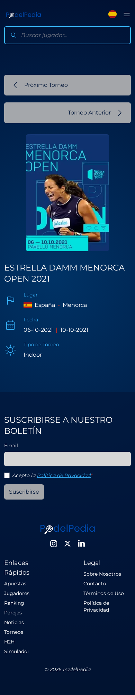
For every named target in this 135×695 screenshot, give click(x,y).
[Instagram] (53, 543)
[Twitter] (67, 543)
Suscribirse (24, 491)
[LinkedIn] (81, 543)
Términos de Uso (103, 593)
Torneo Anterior (89, 112)
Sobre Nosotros (102, 574)
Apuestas (15, 583)
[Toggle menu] (127, 14)
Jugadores (16, 593)
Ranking (14, 603)
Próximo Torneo (46, 85)
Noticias (14, 622)
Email (11, 445)
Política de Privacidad (64, 475)
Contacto (94, 583)
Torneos (13, 632)
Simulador (16, 651)
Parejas (13, 613)
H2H (9, 642)
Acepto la (52, 475)
